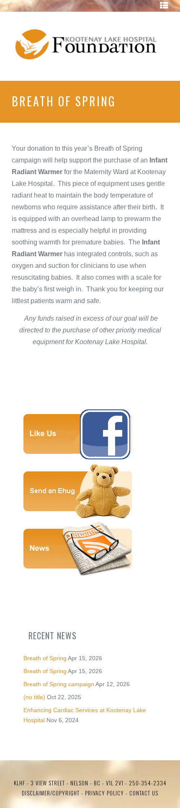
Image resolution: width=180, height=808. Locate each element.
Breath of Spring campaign (58, 684)
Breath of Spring (45, 658)
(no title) (34, 697)
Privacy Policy (103, 793)
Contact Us (143, 793)
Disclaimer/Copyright (51, 793)
